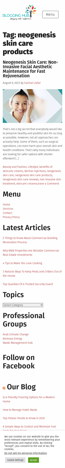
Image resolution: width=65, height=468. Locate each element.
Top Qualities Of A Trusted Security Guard (28, 284)
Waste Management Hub (18, 342)
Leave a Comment (48, 183)
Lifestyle (33, 166)
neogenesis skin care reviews (20, 179)
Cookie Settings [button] (15, 460)
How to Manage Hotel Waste (20, 409)
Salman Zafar (32, 82)
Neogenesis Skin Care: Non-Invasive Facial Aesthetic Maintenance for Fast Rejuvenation (30, 69)
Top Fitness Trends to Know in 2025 (24, 418)
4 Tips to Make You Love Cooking (22, 263)
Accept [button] (33, 460)
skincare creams (26, 183)
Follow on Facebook (19, 361)
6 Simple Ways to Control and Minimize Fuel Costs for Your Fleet (29, 428)
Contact (7, 213)
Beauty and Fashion (15, 166)
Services (8, 208)
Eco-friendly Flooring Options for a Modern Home (29, 399)
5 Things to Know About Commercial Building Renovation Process (30, 240)
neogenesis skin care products (33, 175)
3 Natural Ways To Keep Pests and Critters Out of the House (32, 273)
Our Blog (21, 386)
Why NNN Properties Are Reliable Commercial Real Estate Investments (31, 252)
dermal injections (35, 171)
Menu (50, 14)
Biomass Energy (12, 338)
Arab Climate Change (16, 334)
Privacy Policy (11, 217)
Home (6, 204)
